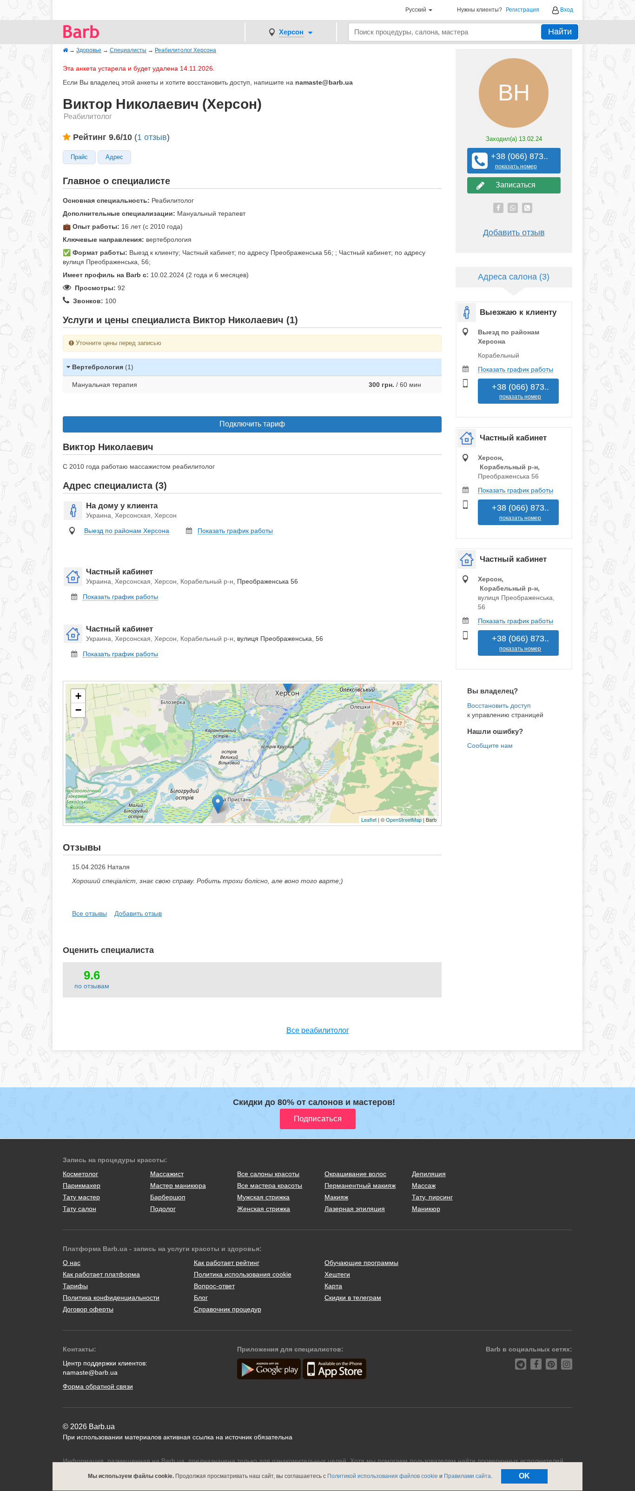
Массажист (167, 1174)
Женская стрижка (263, 1208)
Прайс (79, 157)
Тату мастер (81, 1197)
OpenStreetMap (404, 819)
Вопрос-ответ (214, 1286)
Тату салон (79, 1208)
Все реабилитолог (317, 1030)
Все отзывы (89, 913)
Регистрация (522, 10)
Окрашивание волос (355, 1174)
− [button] (78, 710)
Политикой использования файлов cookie (382, 1476)
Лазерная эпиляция (354, 1208)
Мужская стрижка (263, 1197)
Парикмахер (81, 1185)
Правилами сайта (467, 1476)
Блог (201, 1297)
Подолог (163, 1208)
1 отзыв (152, 137)
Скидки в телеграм (352, 1297)
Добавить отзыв (138, 913)
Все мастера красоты (269, 1185)
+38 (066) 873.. (516, 161)
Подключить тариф (252, 424)
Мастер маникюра (178, 1185)
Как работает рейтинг (226, 1262)
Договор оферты (88, 1309)
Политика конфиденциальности (111, 1297)
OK (524, 1476)
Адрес (114, 157)
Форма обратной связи (98, 1386)
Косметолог (80, 1174)
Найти (560, 31)
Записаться (514, 185)
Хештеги (337, 1274)
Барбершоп (167, 1197)
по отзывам (91, 986)
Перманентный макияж (360, 1185)
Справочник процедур (227, 1309)
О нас (71, 1262)
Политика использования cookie (242, 1274)
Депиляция (429, 1174)
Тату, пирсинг (432, 1197)
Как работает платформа (101, 1274)
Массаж (424, 1185)
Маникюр (426, 1208)
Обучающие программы (361, 1262)
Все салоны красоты (268, 1174)
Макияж (336, 1197)
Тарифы (75, 1286)
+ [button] (78, 696)
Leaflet (369, 819)
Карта (333, 1286)
